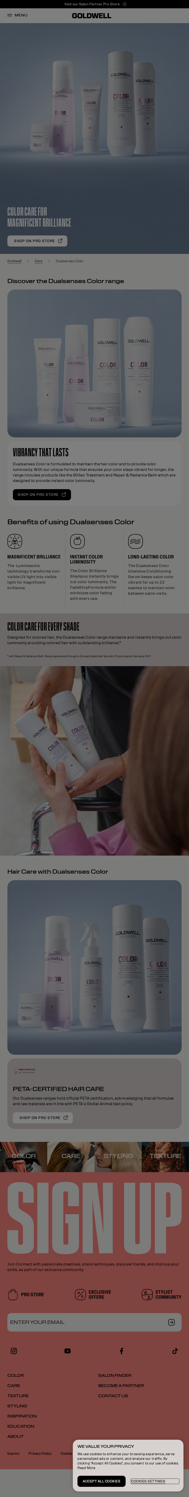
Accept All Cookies (101, 1481)
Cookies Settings (148, 1481)
